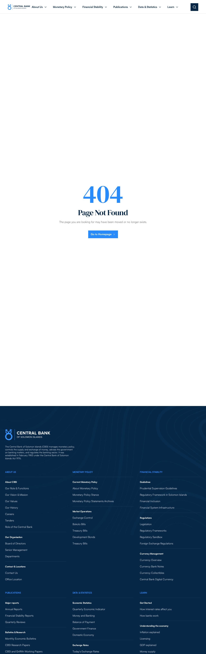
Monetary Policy (83, 472)
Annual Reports (13, 609)
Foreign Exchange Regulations (156, 543)
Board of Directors (15, 543)
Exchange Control (83, 517)
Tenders (9, 520)
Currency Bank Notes (152, 566)
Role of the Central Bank (18, 526)
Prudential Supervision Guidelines (158, 488)
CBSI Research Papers (17, 645)
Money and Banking (84, 615)
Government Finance (84, 628)
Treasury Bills (80, 530)
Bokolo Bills (79, 524)
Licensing (145, 638)
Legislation (146, 524)
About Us (10, 472)
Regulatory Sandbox (151, 537)
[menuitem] (39, 7)
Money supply (147, 651)
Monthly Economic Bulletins (20, 638)
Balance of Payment (84, 622)
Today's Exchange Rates (86, 651)
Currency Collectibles (152, 572)
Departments (12, 556)
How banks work (149, 615)
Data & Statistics (82, 592)
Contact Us (11, 572)
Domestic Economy (83, 634)
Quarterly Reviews (15, 622)
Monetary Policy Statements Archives (93, 501)
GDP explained (148, 645)
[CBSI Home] (19, 7)
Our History (11, 507)
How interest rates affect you (156, 609)
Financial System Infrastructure (157, 507)
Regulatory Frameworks (153, 530)
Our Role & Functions (17, 488)
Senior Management (16, 549)
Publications (13, 592)
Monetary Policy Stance (86, 494)
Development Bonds (84, 537)
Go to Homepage (101, 234)
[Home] (27, 434)
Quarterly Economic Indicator (89, 609)
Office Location (13, 579)
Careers (9, 514)
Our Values (11, 501)
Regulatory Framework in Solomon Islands (163, 494)
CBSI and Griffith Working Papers (23, 651)
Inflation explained (150, 632)
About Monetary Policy (85, 488)
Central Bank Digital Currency (156, 579)
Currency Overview (151, 560)
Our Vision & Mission (16, 494)
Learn (143, 592)
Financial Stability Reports (19, 615)
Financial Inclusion (150, 501)
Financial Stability (151, 472)
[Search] (194, 7)
